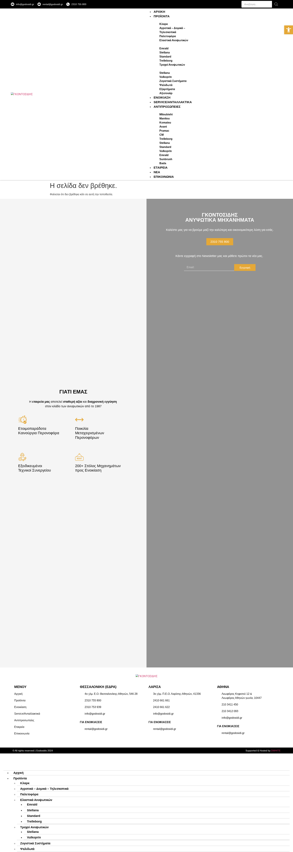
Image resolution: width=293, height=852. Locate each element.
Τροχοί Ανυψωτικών (34, 827)
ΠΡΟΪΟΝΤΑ (162, 16)
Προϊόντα (20, 778)
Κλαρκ (25, 783)
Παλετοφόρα (29, 794)
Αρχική (18, 772)
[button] (288, 29)
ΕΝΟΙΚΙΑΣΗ (162, 97)
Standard (33, 816)
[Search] (276, 4)
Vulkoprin (34, 837)
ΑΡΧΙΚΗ (159, 11)
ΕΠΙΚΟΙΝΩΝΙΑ (164, 176)
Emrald (32, 804)
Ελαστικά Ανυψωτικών (36, 800)
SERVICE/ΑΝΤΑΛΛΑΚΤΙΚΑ (173, 102)
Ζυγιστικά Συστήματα (35, 843)
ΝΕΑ (157, 172)
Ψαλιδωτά (27, 849)
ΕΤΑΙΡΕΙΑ (161, 167)
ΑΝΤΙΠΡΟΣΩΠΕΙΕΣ (167, 106)
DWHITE (275, 750)
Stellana (33, 810)
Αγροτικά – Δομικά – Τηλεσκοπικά (44, 788)
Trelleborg (34, 821)
